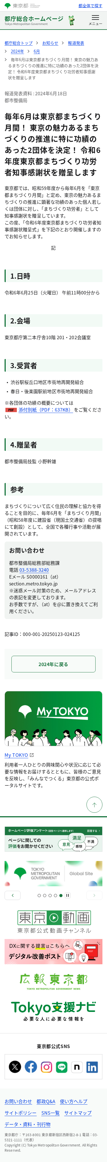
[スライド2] (44, 895)
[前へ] (13, 895)
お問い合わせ (18, 1101)
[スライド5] (60, 895)
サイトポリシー (21, 1112)
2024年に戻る (53, 664)
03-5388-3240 (34, 569)
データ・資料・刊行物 (28, 1124)
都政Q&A (46, 1101)
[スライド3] (50, 895)
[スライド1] (39, 895)
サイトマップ (78, 1112)
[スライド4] (55, 895)
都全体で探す (90, 5)
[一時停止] (67, 895)
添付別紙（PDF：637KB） (46, 409)
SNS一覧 (50, 1112)
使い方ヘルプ (73, 1101)
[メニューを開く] (95, 21)
